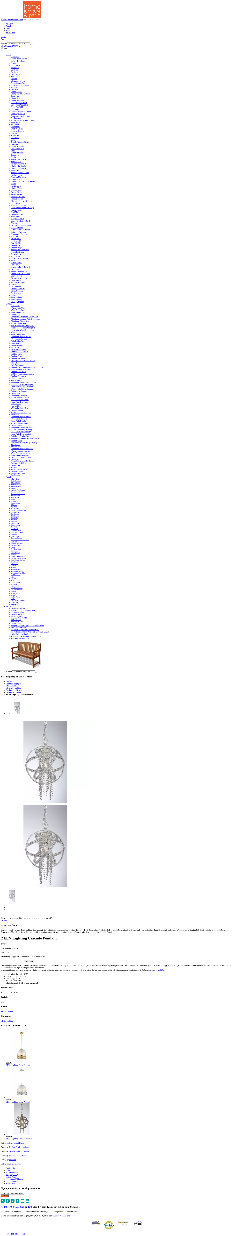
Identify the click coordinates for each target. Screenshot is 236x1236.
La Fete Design (15, 582)
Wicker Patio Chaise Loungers (22, 389)
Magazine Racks (17, 219)
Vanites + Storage (17, 146)
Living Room (15, 57)
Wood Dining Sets (18, 332)
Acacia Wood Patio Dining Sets (23, 328)
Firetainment (14, 551)
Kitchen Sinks (16, 175)
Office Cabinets (17, 291)
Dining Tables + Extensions (21, 94)
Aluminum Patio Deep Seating (23, 427)
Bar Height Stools (18, 114)
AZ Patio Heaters (16, 501)
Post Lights (15, 406)
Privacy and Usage (62, 1216)
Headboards (15, 269)
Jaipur (12, 577)
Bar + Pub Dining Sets (19, 105)
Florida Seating (15, 553)
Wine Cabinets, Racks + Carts (22, 120)
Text (18, 46)
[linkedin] (27, 1202)
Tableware (15, 155)
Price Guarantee (12, 1172)
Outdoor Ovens (17, 356)
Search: (4, 44)
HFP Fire (13, 566)
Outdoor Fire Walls (18, 372)
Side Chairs (15, 76)
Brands (8, 26)
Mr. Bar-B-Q (14, 602)
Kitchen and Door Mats (20, 250)
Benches (14, 79)
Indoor (8, 55)
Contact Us (10, 1168)
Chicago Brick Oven (17, 532)
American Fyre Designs (18, 490)
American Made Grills (17, 492)
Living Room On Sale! (17, 612)
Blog (8, 28)
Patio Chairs (15, 314)
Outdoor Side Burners (19, 352)
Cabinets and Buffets (19, 103)
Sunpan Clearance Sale (20, 638)
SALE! (9, 606)
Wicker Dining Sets (18, 323)
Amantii (13, 488)
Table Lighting (16, 297)
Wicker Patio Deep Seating (21, 429)
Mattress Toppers (17, 131)
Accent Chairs (16, 192)
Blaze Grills (14, 518)
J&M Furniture (15, 575)
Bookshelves (16, 293)
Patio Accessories (16, 447)
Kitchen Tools (16, 188)
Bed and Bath (15, 124)
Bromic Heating (15, 525)
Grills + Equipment (18, 349)
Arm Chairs (15, 74)
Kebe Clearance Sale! (19, 634)
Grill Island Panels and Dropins (23, 361)
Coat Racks (15, 203)
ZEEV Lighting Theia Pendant (18, 1065)
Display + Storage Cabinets (21, 201)
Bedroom (13, 260)
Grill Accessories (17, 365)
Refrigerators (16, 186)
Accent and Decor (16, 190)
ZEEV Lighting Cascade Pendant (19, 1139)
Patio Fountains (15, 475)
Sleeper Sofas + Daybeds (20, 267)
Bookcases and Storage (20, 85)
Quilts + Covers (17, 129)
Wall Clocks (15, 236)
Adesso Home (15, 479)
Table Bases (15, 122)
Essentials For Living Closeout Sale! (25, 630)
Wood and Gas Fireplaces (21, 369)
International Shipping (14, 1179)
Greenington (14, 562)
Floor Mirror (16, 216)
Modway (13, 599)
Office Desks (16, 286)
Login (3, 37)
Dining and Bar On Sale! (18, 614)
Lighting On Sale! (16, 623)
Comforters (15, 127)
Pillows (14, 133)
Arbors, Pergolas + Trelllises (19, 469)
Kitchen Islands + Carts (20, 173)
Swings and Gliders (18, 463)
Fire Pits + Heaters (18, 378)
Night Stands (16, 280)
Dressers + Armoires (19, 278)
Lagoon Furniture (16, 586)
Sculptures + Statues (19, 234)
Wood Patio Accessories (20, 453)
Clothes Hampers (17, 144)
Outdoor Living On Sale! (18, 608)
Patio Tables (15, 343)
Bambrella (14, 507)
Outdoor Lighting (16, 404)
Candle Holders (17, 228)
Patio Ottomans (15, 445)
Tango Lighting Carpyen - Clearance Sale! (27, 626)
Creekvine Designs (16, 538)
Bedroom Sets (16, 276)
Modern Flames (15, 597)
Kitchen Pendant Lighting (19, 1147)
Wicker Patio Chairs (18, 308)
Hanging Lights (17, 410)
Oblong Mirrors (17, 214)
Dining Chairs (16, 92)
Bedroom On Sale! (16, 616)
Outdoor (9, 304)
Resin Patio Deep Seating (21, 434)
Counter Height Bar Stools (21, 111)
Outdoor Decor (17, 245)
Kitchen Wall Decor (18, 159)
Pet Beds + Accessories (20, 258)
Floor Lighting (16, 299)
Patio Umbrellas (17, 345)
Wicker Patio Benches (19, 423)
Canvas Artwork (17, 254)
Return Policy (11, 1177)
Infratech (13, 567)
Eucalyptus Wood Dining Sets (22, 330)
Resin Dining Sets (18, 334)
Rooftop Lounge (15, 380)
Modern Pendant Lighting (19, 1151)
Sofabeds (14, 70)
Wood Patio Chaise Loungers (22, 385)
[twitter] (17, 1202)
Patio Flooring (15, 459)
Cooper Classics (15, 536)
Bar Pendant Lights (13, 690)
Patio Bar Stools (15, 393)
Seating (14, 63)
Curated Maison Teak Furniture (20, 540)
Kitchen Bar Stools (18, 166)
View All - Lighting (13, 688)
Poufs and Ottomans (19, 205)
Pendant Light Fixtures (18, 1155)
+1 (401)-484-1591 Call (12, 1207)
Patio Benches (15, 414)
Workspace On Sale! (17, 622)
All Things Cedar (16, 484)
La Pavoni (14, 584)
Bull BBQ (14, 527)
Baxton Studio (15, 508)
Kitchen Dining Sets (19, 164)
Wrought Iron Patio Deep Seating (24, 443)
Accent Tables (16, 194)
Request (4, 920)
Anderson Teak (15, 496)
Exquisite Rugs (15, 545)
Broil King (14, 519)
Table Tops (15, 96)
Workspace (14, 284)
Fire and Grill (15, 347)
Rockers (14, 467)
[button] (31, 44)
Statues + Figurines (18, 232)
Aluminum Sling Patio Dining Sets (24, 317)
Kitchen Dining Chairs (19, 168)
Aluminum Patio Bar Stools (21, 395)
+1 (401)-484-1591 (8, 46)
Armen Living (15, 497)
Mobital (13, 595)
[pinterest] (13, 1202)
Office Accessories (18, 289)
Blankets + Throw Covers (21, 225)
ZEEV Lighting (7, 1011)
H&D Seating (15, 564)
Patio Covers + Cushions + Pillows (21, 457)
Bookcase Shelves (18, 197)
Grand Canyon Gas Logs (18, 560)
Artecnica (13, 499)
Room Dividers (17, 199)
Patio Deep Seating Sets (20, 436)
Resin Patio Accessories (20, 455)
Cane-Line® (14, 529)
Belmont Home (15, 512)
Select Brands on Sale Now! (19, 627)
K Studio (13, 578)
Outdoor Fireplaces (18, 376)
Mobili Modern (15, 593)
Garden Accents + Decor (18, 473)
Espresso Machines (18, 177)
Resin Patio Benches (19, 421)
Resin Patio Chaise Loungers (22, 387)
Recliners (14, 72)
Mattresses (15, 135)
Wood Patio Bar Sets (19, 339)
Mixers (13, 184)
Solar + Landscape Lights (21, 413)
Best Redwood (15, 514)
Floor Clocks (16, 241)
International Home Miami (18, 573)
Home (8, 681)
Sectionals (15, 68)
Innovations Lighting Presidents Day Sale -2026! (30, 632)
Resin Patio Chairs (18, 312)
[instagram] (3, 1202)
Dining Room (15, 89)
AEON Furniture (16, 481)
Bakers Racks (16, 170)
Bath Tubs (15, 138)
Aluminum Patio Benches (21, 417)
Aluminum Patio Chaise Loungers (24, 382)
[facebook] (8, 1202)
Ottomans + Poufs (18, 81)
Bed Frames (15, 265)
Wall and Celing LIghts (20, 408)
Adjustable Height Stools (20, 116)
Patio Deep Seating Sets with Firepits (25, 438)
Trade (8, 30)
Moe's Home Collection (18, 601)
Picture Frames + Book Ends (22, 230)
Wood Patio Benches (19, 419)
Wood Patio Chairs (18, 310)
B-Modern (14, 505)
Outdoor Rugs (16, 247)
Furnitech (13, 554)
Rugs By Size (16, 243)
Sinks (13, 140)
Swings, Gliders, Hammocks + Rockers (22, 461)
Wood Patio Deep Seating (21, 432)
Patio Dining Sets (17, 341)
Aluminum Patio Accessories (22, 449)
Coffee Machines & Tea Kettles (23, 181)
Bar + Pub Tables (17, 107)
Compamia (14, 534)
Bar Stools (15, 109)
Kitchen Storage (17, 162)
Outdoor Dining (15, 306)
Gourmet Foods (17, 153)
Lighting (13, 295)
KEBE (13, 580)
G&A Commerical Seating (18, 558)
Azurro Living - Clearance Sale (23, 610)
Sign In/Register (12, 1181)
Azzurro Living (15, 503)
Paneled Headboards (19, 271)
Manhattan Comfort (16, 589)
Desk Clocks (16, 239)
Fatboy (13, 547)
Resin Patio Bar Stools (19, 402)
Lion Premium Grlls (16, 588)
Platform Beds (16, 263)
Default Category (12, 683)
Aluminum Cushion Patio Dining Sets (25, 319)
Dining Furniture (17, 100)
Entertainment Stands (19, 83)
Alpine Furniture (16, 486)
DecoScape (14, 542)
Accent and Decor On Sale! (19, 618)
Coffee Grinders (17, 179)
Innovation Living (16, 569)
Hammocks (15, 465)
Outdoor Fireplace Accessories (23, 374)
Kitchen (13, 151)
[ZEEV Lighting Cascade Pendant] (17, 713)
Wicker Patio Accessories (20, 451)
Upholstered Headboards (20, 274)
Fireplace (14, 87)
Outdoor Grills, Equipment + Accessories (27, 367)
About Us (10, 24)
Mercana (13, 591)
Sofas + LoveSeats (18, 61)
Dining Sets (15, 98)
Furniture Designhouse (17, 556)
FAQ (8, 1170)
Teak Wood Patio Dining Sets (22, 326)
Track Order (10, 33)
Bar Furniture (16, 118)
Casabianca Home (16, 531)
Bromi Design (15, 523)
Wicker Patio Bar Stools (20, 397)
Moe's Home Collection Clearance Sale (26, 636)
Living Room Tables (19, 59)
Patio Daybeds (16, 441)
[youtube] (22, 1202)
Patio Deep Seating (16, 425)
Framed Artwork (17, 252)
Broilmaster (14, 521)
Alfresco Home (15, 483)
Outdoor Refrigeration (19, 358)
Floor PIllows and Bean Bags (22, 208)
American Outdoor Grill (18, 494)
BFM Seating (15, 516)
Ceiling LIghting (17, 302)
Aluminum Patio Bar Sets (21, 337)
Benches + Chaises (18, 282)
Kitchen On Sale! (16, 620)
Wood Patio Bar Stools (20, 400)
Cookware (15, 157)
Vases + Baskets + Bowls (20, 221)
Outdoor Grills (16, 354)
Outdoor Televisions (17, 471)
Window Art (15, 256)
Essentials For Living (17, 543)
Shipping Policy (12, 1175)
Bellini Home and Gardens (18, 510)
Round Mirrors (16, 210)
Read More (161, 970)
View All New (11, 686)
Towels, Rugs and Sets (20, 142)
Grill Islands (15, 363)
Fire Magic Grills (16, 549)
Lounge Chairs (16, 65)
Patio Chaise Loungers (19, 391)
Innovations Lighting (17, 571)
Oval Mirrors (16, 212)
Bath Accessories (17, 149)
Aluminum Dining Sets (20, 321)
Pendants (12, 1160)
